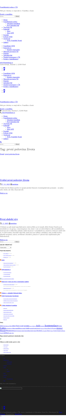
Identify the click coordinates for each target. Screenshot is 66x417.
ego (27, 326)
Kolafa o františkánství (10, 59)
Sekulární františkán (13, 23)
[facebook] (4, 68)
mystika (23, 328)
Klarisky (6, 53)
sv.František (44, 330)
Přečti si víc (4, 193)
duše (25, 326)
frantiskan (15, 184)
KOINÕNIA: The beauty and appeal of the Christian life (10, 300)
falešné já (34, 326)
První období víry (9, 219)
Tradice (51, 330)
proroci (60, 328)
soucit (23, 330)
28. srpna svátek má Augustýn (7, 272)
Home (5, 20)
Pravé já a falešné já (5, 253)
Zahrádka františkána (6, 348)
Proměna (54, 328)
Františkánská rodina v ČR (9, 7)
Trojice (55, 330)
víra (13, 333)
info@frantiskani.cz (6, 63)
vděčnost (63, 330)
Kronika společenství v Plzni (7, 352)
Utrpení (59, 330)
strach (35, 330)
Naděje (27, 328)
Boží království (6, 326)
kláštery (6, 42)
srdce (32, 330)
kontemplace (51, 325)
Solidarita (19, 330)
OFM (3, 260)
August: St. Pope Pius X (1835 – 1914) (8, 302)
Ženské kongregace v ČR (11, 57)
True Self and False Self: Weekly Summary (8, 284)
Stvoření (39, 330)
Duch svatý (19, 326)
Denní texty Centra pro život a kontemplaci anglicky (15, 281)
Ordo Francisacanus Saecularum (10, 296)
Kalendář (6, 29)
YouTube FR (7, 27)
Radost (15, 330)
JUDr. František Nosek (14, 40)
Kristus (60, 326)
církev (14, 326)
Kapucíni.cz (7, 48)
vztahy (10, 333)
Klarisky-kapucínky (13, 50)
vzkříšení (6, 333)
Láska (3, 328)
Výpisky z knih (5, 346)
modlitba (18, 328)
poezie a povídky (5, 350)
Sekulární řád (7, 55)
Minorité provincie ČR (10, 51)
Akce (8, 31)
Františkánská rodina (10, 22)
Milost (13, 328)
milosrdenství (9, 328)
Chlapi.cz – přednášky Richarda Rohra (12, 293)
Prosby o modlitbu (6, 14)
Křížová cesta (5, 319)
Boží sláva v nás (5, 257)
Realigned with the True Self (7, 288)
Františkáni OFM (9, 46)
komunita (42, 326)
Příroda (2, 331)
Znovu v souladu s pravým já (7, 255)
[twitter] (4, 70)
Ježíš (38, 326)
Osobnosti (6, 39)
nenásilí (32, 328)
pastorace (42, 328)
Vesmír (1, 333)
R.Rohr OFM (7, 37)
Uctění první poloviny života (14, 180)
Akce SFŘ (10, 33)
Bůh (11, 326)
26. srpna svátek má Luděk (6, 276)
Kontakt (6, 35)
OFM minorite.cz (6, 269)
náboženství (37, 328)
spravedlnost (28, 330)
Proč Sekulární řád (13, 25)
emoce (30, 326)
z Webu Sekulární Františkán (9, 305)
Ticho (48, 330)
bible (1, 326)
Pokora (46, 328)
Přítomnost (9, 330)
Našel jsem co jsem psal (6, 317)
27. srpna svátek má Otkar (6, 274)
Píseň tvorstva (5, 308)
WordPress (18, 414)
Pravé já (50, 328)
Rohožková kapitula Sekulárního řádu (8, 310)
